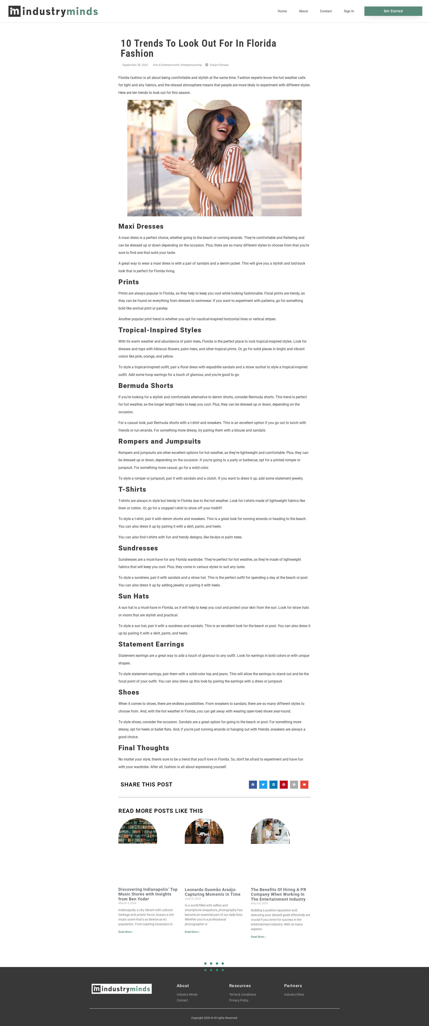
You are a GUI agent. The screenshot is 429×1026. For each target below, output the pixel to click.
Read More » (125, 931)
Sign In (349, 11)
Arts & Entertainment (166, 65)
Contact (326, 11)
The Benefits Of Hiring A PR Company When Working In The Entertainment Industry (278, 894)
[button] (253, 785)
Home (282, 11)
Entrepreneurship (191, 65)
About (303, 11)
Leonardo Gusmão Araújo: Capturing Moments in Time (213, 892)
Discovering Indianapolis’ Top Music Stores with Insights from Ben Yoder (148, 894)
